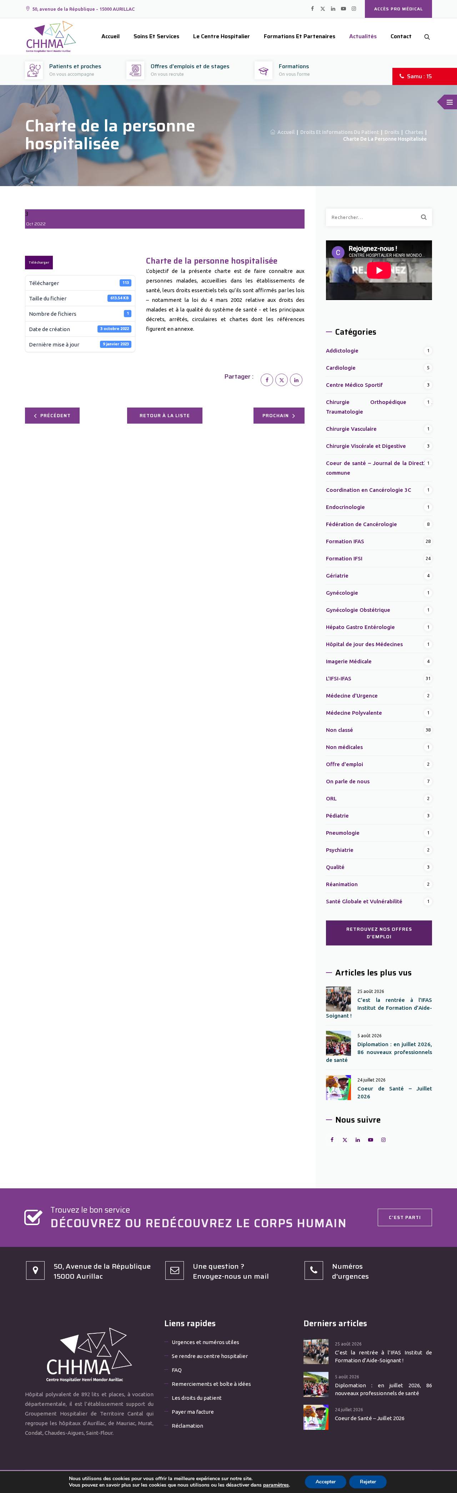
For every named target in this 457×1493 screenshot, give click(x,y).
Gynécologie (342, 593)
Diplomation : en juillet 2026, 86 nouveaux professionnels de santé (379, 1052)
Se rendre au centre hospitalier (210, 1356)
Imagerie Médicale (349, 661)
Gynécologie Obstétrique (358, 610)
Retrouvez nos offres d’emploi (379, 932)
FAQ (177, 1370)
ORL (331, 798)
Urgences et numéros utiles (205, 1342)
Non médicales (344, 747)
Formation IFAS (345, 541)
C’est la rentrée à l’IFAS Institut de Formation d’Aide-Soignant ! (379, 1008)
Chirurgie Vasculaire (351, 429)
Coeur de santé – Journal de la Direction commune (379, 468)
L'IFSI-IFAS (338, 678)
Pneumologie (343, 833)
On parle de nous (348, 781)
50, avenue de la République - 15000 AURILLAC (83, 8)
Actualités (363, 36)
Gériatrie (337, 576)
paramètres (276, 1485)
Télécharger (39, 262)
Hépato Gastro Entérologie (360, 627)
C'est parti (405, 1217)
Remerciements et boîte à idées (211, 1384)
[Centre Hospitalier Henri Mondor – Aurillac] (51, 36)
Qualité (335, 867)
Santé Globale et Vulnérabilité (364, 901)
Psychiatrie (339, 850)
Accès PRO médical (398, 8)
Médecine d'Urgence (352, 696)
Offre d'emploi (344, 764)
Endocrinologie (345, 507)
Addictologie (342, 351)
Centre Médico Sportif (354, 385)
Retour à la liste (165, 415)
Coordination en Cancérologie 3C (368, 490)
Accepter (326, 1481)
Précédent (55, 415)
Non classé (339, 730)
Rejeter (368, 1481)
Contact (401, 36)
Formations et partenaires (299, 36)
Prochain (275, 415)
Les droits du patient (197, 1398)
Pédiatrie (337, 816)
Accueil (110, 36)
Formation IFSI (344, 558)
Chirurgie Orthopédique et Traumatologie (379, 407)
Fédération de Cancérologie (361, 524)
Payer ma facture (193, 1412)
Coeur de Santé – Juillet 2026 (394, 1092)
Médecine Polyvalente (354, 713)
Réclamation (187, 1426)
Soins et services (156, 36)
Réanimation (342, 884)
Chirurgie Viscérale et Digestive (366, 446)
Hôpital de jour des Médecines (364, 644)
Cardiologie (341, 368)
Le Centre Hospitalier (221, 36)
